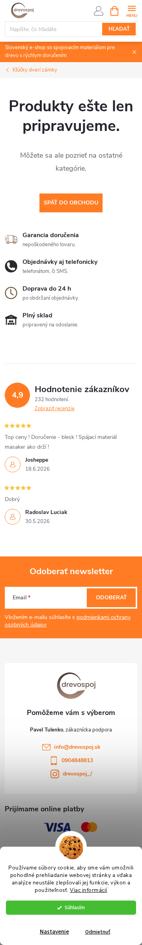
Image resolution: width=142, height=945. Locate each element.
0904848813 (77, 760)
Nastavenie (54, 932)
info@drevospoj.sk (77, 747)
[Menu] (131, 10)
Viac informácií (88, 890)
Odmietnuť (97, 932)
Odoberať (111, 597)
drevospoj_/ (77, 773)
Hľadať (119, 29)
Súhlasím (75, 907)
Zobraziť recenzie (55, 408)
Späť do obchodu (71, 202)
